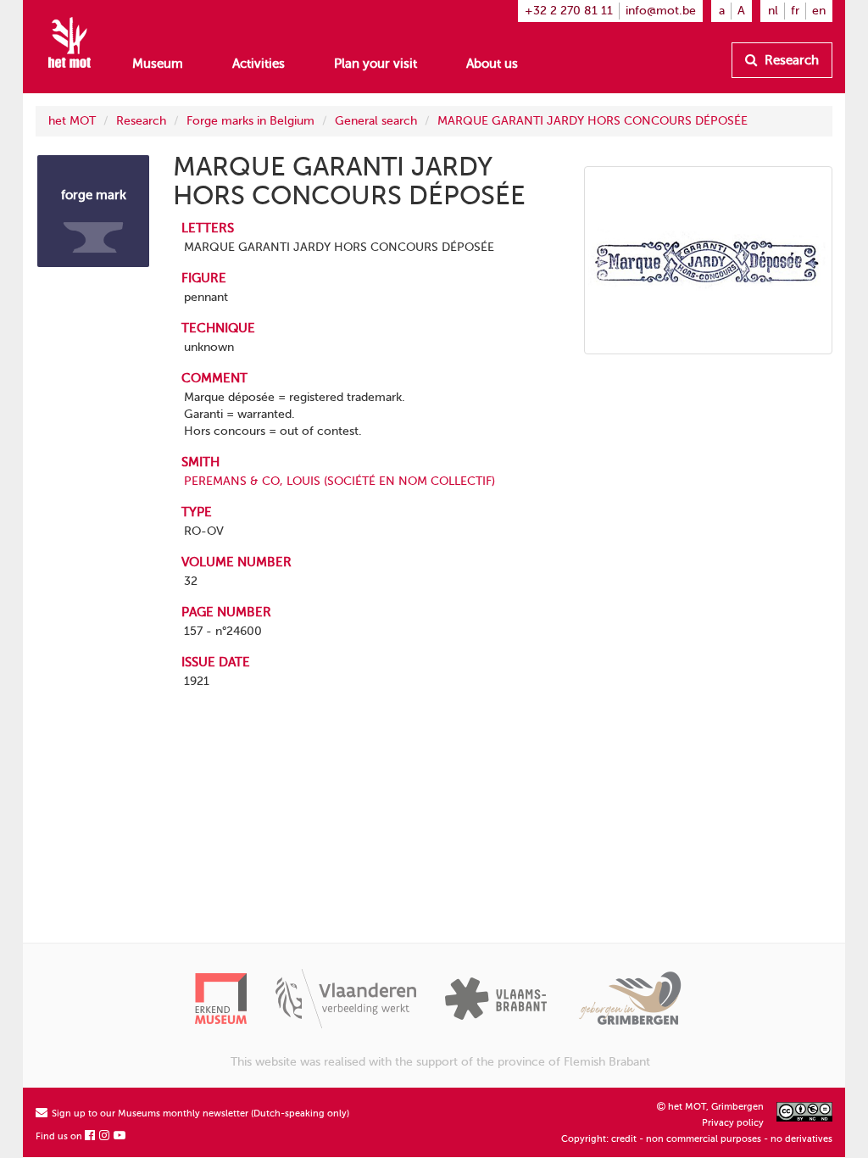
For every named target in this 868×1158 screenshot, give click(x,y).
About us (492, 63)
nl (773, 10)
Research (790, 60)
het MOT (72, 120)
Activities (258, 63)
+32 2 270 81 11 (569, 10)
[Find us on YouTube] (120, 1136)
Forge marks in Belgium (250, 120)
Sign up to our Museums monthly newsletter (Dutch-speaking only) (199, 1113)
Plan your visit (375, 63)
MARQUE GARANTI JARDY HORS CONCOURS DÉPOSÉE (592, 120)
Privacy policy (733, 1122)
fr (795, 10)
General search (376, 120)
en (819, 10)
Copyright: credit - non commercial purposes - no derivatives (696, 1138)
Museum (157, 63)
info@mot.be (661, 10)
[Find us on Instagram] (105, 1136)
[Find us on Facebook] (91, 1136)
